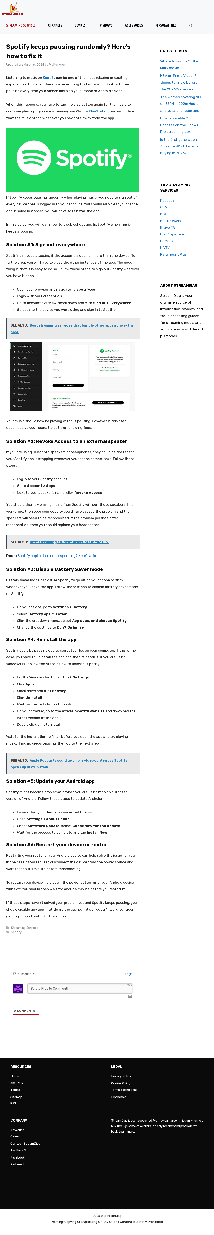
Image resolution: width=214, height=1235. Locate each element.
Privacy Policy (121, 1076)
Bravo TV (167, 227)
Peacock (167, 200)
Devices (80, 25)
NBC (163, 214)
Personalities (165, 25)
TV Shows (105, 25)
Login (128, 974)
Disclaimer (118, 1097)
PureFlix (166, 241)
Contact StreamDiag (25, 1143)
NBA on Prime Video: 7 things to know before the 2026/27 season (178, 82)
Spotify (49, 77)
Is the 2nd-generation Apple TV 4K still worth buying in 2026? (179, 146)
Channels (55, 25)
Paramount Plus (173, 254)
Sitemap (16, 1097)
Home (14, 1076)
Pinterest (17, 1164)
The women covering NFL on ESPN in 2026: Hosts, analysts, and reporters (181, 104)
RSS (13, 1103)
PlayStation (98, 111)
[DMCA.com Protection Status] (157, 1199)
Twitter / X (18, 1150)
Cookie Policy (120, 1083)
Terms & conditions (124, 1090)
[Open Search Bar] (191, 25)
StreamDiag (112, 1216)
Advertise (17, 1130)
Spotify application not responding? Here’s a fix (57, 556)
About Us (16, 1083)
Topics (15, 1090)
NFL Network (170, 221)
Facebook (17, 1157)
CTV (163, 207)
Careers (15, 1136)
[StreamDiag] (13, 8)
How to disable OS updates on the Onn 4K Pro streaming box (179, 125)
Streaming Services (21, 25)
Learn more (126, 1131)
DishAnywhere (172, 234)
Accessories (134, 25)
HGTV (165, 248)
